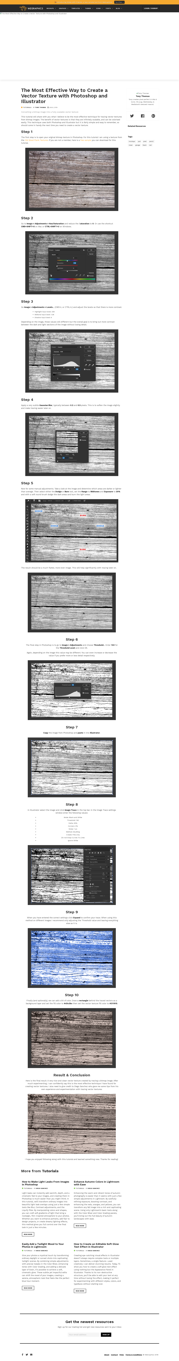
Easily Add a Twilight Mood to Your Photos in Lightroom (43, 1245)
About (106, 1355)
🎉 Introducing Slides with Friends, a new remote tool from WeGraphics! (89, 2)
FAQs (122, 1355)
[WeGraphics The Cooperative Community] (31, 8)
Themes (88, 8)
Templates (75, 8)
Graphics (62, 8)
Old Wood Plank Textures (36, 140)
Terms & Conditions (133, 1355)
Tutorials (27, 107)
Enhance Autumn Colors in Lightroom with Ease (96, 1183)
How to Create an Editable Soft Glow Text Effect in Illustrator (96, 1245)
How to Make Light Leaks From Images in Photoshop (45, 1183)
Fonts (108, 8)
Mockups (50, 8)
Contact (114, 1355)
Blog (118, 8)
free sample (85, 140)
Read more (28, 1234)
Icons (98, 8)
